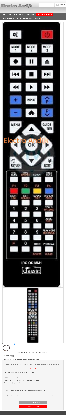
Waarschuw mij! (33, 406)
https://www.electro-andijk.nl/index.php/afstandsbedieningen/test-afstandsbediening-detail (28, 395)
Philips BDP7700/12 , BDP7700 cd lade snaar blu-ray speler (33, 352)
